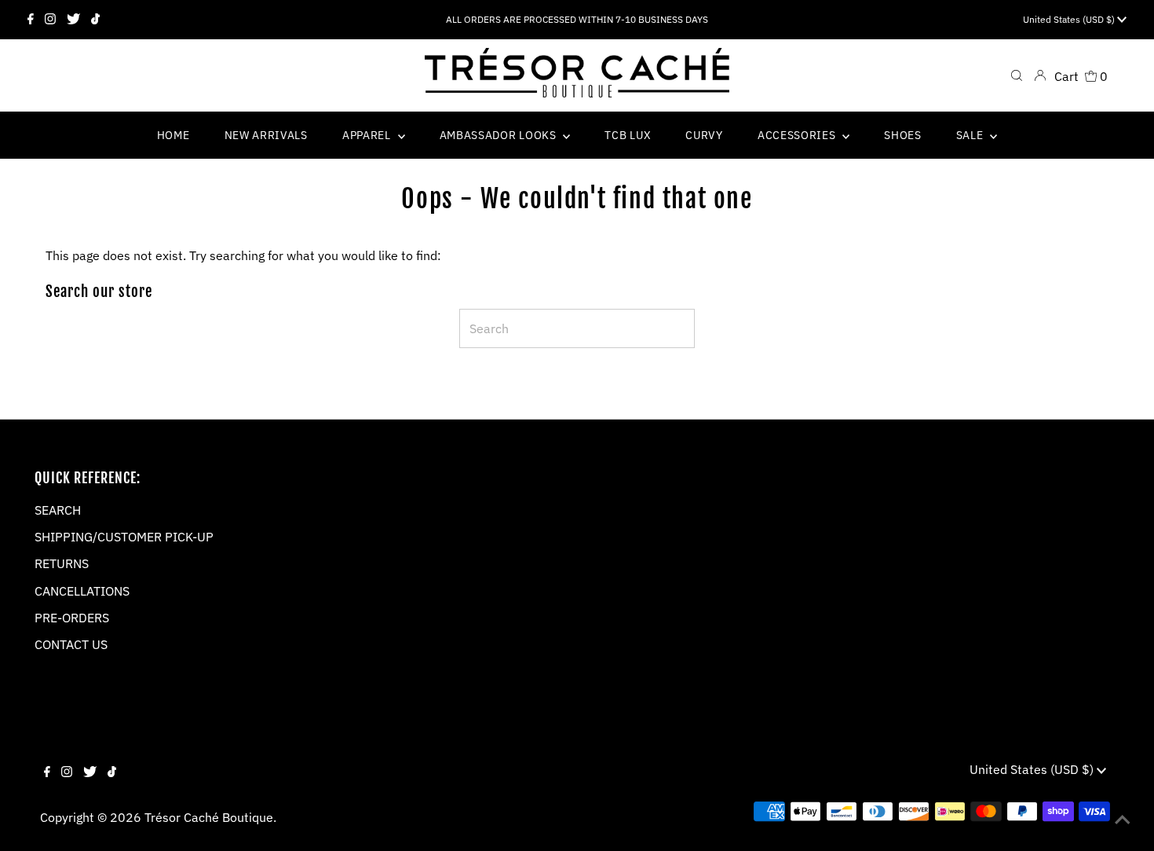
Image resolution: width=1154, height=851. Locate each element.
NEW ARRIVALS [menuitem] (266, 135)
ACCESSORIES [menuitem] (798, 135)
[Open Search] (1016, 75)
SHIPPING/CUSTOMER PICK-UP (124, 537)
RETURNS (62, 563)
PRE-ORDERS (72, 617)
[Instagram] (50, 20)
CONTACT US (71, 644)
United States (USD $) (1070, 19)
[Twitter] (73, 20)
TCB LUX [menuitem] (627, 135)
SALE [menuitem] (971, 135)
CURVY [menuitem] (704, 135)
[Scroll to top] (1122, 819)
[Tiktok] (95, 20)
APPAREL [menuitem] (368, 135)
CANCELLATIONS (82, 591)
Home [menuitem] (173, 135)
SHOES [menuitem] (903, 135)
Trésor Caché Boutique (208, 817)
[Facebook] (31, 20)
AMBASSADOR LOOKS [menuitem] (500, 135)
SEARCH (58, 510)
